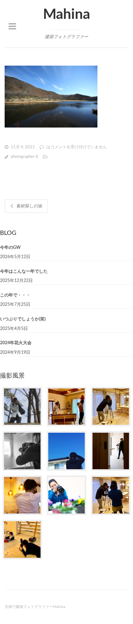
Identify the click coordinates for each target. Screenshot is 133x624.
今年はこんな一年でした (24, 271)
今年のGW (10, 247)
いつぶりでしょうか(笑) (23, 319)
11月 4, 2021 (23, 147)
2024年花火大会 (16, 343)
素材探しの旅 (29, 206)
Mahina (66, 14)
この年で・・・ (15, 295)
